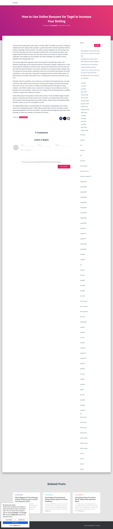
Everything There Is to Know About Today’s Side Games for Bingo (85, 499)
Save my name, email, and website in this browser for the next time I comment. (42, 162)
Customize (9, 520)
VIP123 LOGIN (83, 438)
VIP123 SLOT (83, 417)
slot (81, 145)
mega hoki (82, 348)
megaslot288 (83, 181)
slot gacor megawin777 (85, 176)
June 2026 (83, 86)
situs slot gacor (83, 166)
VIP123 (82, 464)
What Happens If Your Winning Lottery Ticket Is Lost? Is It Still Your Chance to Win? (90, 53)
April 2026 (83, 89)
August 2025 (84, 112)
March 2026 (84, 91)
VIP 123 (82, 453)
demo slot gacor (84, 306)
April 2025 (83, 124)
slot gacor (82, 140)
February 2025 (84, 130)
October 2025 (84, 106)
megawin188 (83, 322)
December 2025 (85, 100)
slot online (82, 134)
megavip (82, 379)
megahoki (82, 327)
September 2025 (85, 109)
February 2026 (84, 94)
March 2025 (84, 127)
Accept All (15, 522)
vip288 (81, 389)
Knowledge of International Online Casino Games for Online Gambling (56, 499)
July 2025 (83, 115)
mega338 (82, 254)
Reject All (22, 520)
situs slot (82, 337)
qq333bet (82, 363)
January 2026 (84, 97)
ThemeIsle (97, 525)
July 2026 (83, 83)
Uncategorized (23, 117)
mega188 (82, 400)
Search (82, 42)
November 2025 (85, 103)
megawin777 (83, 228)
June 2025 (83, 118)
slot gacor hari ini (84, 171)
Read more (48, 510)
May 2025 (83, 121)
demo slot (82, 316)
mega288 (82, 280)
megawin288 (83, 207)
